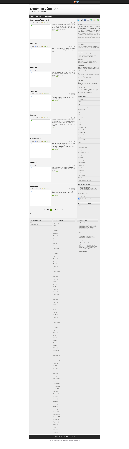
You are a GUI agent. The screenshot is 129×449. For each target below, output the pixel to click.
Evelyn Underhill (81, 87)
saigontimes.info (83, 251)
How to (79, 119)
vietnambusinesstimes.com (85, 222)
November (55, 228)
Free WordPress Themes (57, 440)
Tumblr (79, 37)
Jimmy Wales (81, 44)
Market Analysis (97, 34)
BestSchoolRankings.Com (86, 199)
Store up (33, 44)
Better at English (96, 31)
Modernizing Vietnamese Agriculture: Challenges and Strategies (86, 224)
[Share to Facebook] (74, 23)
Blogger (75, 436)
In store (33, 115)
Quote (84, 36)
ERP (94, 33)
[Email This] (69, 23)
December (55, 248)
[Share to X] (73, 23)
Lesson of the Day (84, 34)
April (54, 243)
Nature (81, 36)
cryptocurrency (88, 37)
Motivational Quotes (85, 26)
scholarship (98, 37)
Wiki (85, 37)
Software (95, 36)
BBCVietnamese (81, 33)
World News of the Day (86, 28)
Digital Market (91, 33)
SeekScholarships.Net (85, 187)
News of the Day (90, 30)
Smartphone (91, 36)
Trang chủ (32, 2)
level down (93, 37)
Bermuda (86, 33)
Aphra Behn (80, 52)
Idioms (90, 31)
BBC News (96, 26)
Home (31, 16)
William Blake (81, 65)
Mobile (79, 36)
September (55, 223)
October (55, 230)
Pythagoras (80, 80)
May (54, 240)
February (55, 266)
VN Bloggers (71, 440)
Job (79, 34)
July (54, 281)
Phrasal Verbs (84, 31)
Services (87, 36)
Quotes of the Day (82, 152)
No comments (46, 22)
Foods (97, 33)
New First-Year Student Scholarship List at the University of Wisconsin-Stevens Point (88, 189)
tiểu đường (79, 38)
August (54, 225)
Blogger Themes (77, 440)
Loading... (80, 205)
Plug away (34, 186)
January (55, 246)
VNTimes (81, 232)
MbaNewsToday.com (84, 193)
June (54, 238)
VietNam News (48, 16)
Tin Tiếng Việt (39, 16)
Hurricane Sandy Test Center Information (88, 195)
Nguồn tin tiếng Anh (44, 8)
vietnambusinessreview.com (85, 242)
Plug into (33, 163)
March (54, 286)
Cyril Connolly (81, 73)
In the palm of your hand (39, 20)
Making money (90, 34)
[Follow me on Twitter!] (77, 2)
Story (99, 36)
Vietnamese (82, 37)
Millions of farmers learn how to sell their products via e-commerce (87, 234)
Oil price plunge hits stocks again (86, 244)
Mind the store (35, 139)
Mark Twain (80, 59)
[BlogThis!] (71, 23)
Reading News (81, 155)
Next (63, 209)
